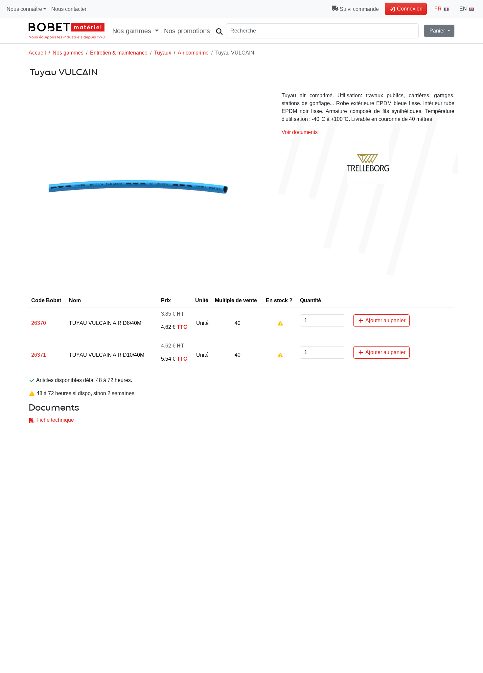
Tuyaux (162, 53)
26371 (38, 355)
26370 (38, 323)
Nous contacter (68, 9)
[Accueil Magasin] (66, 31)
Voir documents (300, 132)
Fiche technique (54, 420)
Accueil (37, 53)
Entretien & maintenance (119, 53)
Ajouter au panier (384, 320)
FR (438, 8)
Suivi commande (358, 9)
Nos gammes (68, 53)
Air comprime (193, 53)
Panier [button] (437, 31)
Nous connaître (24, 9)
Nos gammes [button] (132, 30)
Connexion (409, 8)
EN (463, 8)
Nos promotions (187, 30)
